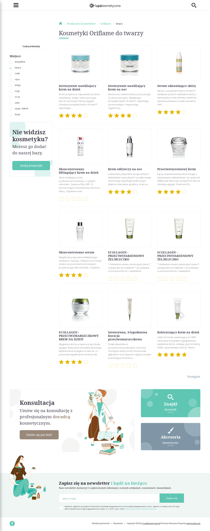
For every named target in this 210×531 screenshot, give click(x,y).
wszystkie (20, 61)
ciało (17, 73)
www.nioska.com (193, 523)
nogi (17, 90)
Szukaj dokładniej (31, 46)
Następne (193, 376)
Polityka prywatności (101, 523)
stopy (18, 85)
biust (17, 114)
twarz (18, 67)
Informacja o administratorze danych (140, 509)
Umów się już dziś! (39, 435)
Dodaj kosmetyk (31, 166)
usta (17, 102)
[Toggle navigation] (14, 5)
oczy (17, 96)
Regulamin (118, 523)
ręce (17, 79)
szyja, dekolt (21, 108)
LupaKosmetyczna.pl (151, 523)
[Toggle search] (196, 5)
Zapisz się (171, 498)
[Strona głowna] (62, 23)
